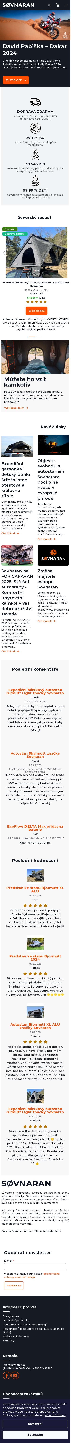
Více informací (55, 1415)
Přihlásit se (14, 1285)
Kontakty (8, 1340)
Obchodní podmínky (16, 1320)
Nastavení (35, 1424)
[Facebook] (7, 1375)
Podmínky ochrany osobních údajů (25, 1324)
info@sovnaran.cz (14, 1364)
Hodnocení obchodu (16, 1336)
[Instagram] (15, 1375)
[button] (3, 26)
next (66, 253)
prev (4, 253)
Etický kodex (11, 1316)
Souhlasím (35, 1434)
